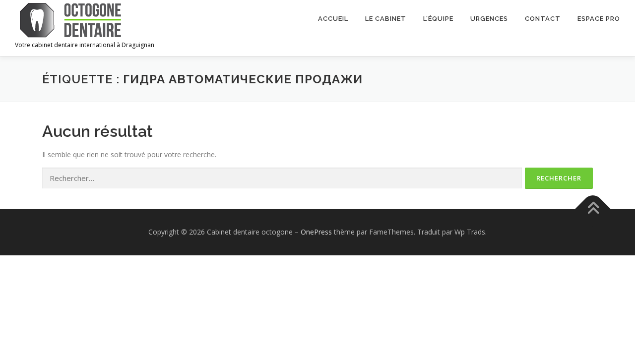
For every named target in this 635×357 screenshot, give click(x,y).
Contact (543, 18)
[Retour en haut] (593, 209)
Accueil (333, 18)
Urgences (489, 18)
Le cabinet (385, 18)
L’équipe (438, 18)
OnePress (316, 232)
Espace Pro (598, 18)
